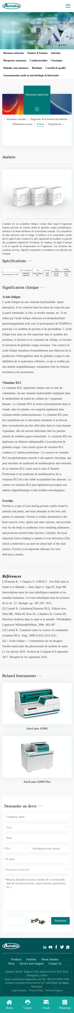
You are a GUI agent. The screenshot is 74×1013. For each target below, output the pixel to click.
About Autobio (49, 959)
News (11, 963)
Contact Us (55, 963)
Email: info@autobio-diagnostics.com (23, 979)
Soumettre (60, 920)
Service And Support (32, 963)
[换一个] (36, 921)
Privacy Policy (36, 990)
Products (16, 959)
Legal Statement (19, 990)
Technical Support (54, 990)
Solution (31, 959)
